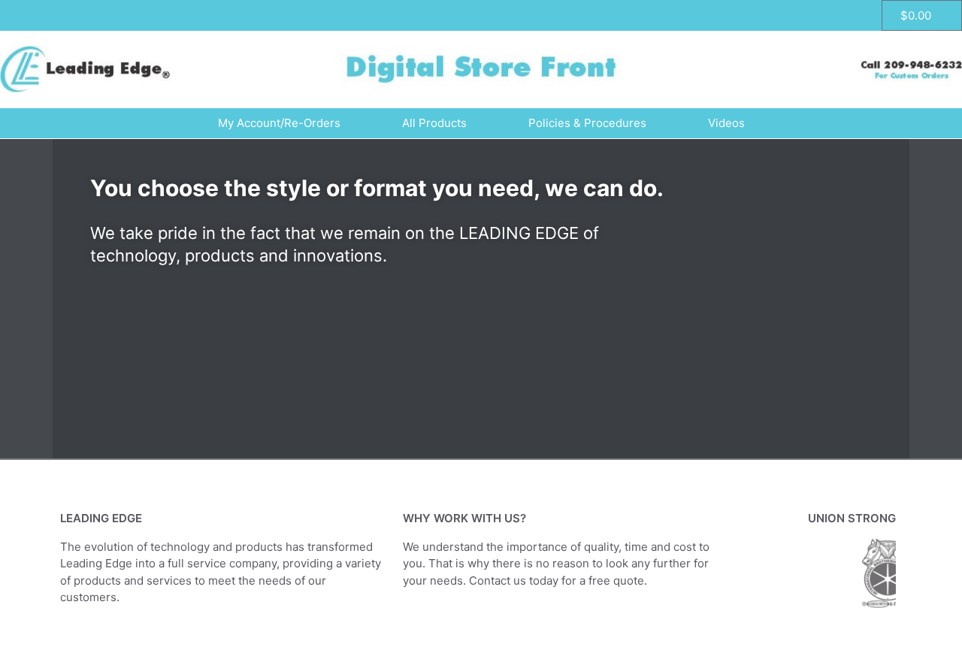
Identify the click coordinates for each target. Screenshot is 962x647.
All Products (434, 123)
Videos (726, 123)
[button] (67, 298)
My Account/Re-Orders (279, 123)
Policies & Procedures (587, 123)
